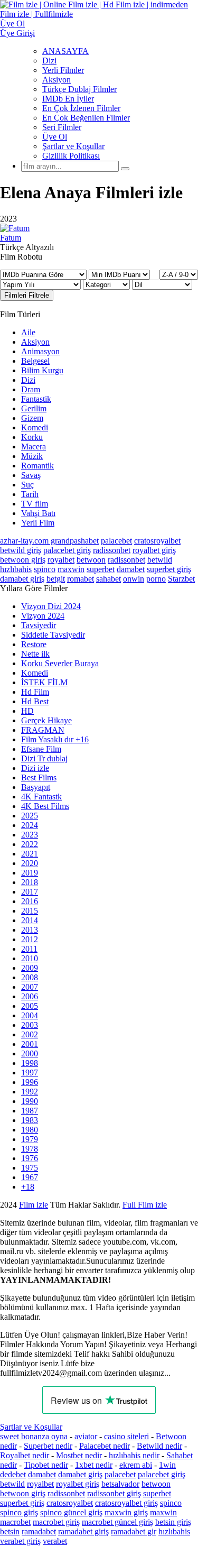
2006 (29, 996)
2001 (29, 1043)
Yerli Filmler (63, 70)
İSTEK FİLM (44, 682)
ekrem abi (135, 1464)
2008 (29, 977)
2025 (29, 815)
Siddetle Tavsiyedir (53, 634)
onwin (133, 578)
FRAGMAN (42, 729)
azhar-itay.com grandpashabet (49, 540)
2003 (29, 1024)
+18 (27, 1186)
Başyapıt (35, 787)
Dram (30, 389)
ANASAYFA (65, 51)
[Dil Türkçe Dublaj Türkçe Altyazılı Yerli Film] (162, 284)
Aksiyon (56, 79)
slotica (109, 1204)
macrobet (15, 1521)
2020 (29, 863)
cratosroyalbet (157, 540)
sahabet (108, 578)
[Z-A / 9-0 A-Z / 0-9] (178, 275)
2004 (29, 1015)
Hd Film (35, 691)
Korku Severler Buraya (60, 663)
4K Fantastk (41, 796)
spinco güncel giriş (71, 1512)
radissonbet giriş (114, 1493)
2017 (29, 891)
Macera (33, 446)
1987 (29, 1110)
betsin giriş (173, 1521)
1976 (29, 1158)
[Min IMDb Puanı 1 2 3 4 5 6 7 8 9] (119, 274)
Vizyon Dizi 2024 (51, 606)
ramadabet (39, 1531)
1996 (29, 1082)
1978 (29, 1148)
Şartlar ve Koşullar (73, 146)
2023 (29, 834)
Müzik (32, 456)
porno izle (38, 1204)
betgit (55, 578)
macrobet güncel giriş (117, 1521)
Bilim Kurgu (42, 370)
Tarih (30, 494)
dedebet (13, 1474)
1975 (29, 1167)
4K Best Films (45, 806)
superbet (101, 569)
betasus (134, 1214)
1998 (29, 1063)
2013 (29, 929)
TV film (34, 503)
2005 (29, 1005)
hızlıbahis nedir (134, 1455)
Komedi (34, 427)
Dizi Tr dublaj (44, 758)
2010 (29, 958)
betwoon (91, 559)
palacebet (116, 540)
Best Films (38, 777)
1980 (29, 1129)
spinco (44, 569)
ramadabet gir (133, 1531)
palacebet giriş (67, 550)
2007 (29, 986)
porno (156, 578)
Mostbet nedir (79, 1455)
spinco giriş (19, 1512)
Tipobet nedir (46, 1464)
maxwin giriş (126, 1512)
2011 (29, 948)
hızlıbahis (16, 569)
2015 (29, 910)
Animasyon (40, 351)
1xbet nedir (93, 1464)
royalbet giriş (154, 550)
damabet (131, 569)
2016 (29, 901)
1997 (29, 1072)
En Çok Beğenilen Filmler (86, 117)
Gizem (32, 417)
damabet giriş (22, 578)
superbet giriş (169, 569)
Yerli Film (37, 522)
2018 (29, 882)
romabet (80, 578)
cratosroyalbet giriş (126, 1502)
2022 (29, 844)
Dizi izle (35, 767)
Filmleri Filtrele (26, 295)
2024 (29, 825)
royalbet (61, 559)
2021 (29, 853)
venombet (143, 1204)
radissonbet (111, 550)
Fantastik (36, 398)
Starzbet (181, 578)
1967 (29, 1177)
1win (167, 1464)
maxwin (71, 569)
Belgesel (35, 360)
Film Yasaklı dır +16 (55, 739)
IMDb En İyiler (68, 98)
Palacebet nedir (104, 1445)
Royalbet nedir (24, 1455)
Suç (27, 484)
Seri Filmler (61, 127)
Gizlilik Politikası (71, 155)
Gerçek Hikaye (46, 720)
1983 (29, 1120)
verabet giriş (20, 1540)
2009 (29, 967)
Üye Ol (54, 136)
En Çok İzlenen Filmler (81, 108)
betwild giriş (20, 550)
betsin (10, 1531)
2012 (29, 939)
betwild (159, 559)
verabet (55, 1540)
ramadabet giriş (83, 1531)
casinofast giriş (98, 1223)
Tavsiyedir (38, 625)
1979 (29, 1139)
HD (27, 710)
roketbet (143, 1223)
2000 (29, 1053)
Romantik (37, 465)
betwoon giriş (22, 559)
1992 (29, 1091)
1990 (29, 1101)
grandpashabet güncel (36, 1233)
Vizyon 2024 (42, 615)
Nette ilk (35, 653)
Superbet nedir (48, 1445)
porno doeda (78, 1204)
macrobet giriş (56, 1521)
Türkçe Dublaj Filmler (79, 89)
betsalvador (120, 1483)
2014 (29, 920)
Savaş (31, 475)
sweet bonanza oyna (34, 1436)
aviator (85, 1436)
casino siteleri (126, 1436)
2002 (29, 1034)
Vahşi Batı (38, 513)
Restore (33, 644)
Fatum (10, 237)
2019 (29, 872)
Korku (32, 436)
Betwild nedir (159, 1445)
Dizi (49, 60)
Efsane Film (41, 748)
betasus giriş (94, 1214)
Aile (28, 332)
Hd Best (35, 701)
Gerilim (33, 408)
